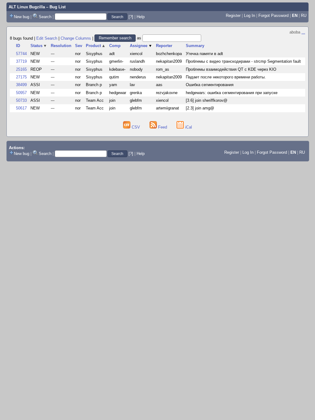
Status (38, 45)
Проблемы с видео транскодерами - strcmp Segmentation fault (243, 61)
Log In (249, 15)
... (303, 32)
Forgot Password (273, 15)
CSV (135, 127)
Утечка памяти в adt (204, 53)
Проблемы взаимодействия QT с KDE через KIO (231, 69)
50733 (21, 100)
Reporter (164, 45)
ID (18, 45)
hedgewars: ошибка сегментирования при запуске (231, 92)
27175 (21, 77)
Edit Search (46, 38)
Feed (162, 127)
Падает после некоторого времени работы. (226, 77)
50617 (21, 108)
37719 (21, 61)
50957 (21, 92)
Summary (195, 45)
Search (45, 16)
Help (141, 16)
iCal (188, 127)
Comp (115, 45)
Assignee (141, 45)
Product (96, 45)
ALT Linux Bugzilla (27, 7)
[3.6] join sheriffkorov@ (206, 100)
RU (303, 15)
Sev (78, 45)
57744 (21, 53)
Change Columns (76, 38)
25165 (21, 69)
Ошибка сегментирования (209, 84)
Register (233, 15)
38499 (21, 84)
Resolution (61, 45)
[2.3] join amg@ (200, 108)
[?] (131, 16)
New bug (21, 16)
